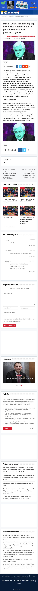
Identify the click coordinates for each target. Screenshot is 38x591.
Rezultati (32, 428)
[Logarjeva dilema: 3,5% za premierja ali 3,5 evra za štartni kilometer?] (27, 211)
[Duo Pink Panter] (10, 211)
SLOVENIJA (9, 576)
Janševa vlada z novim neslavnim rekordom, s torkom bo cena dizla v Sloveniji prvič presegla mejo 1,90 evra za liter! (18, 477)
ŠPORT (30, 576)
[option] (19, 373)
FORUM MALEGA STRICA (13, 36)
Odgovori (32, 245)
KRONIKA (18, 576)
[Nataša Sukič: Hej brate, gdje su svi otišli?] (27, 192)
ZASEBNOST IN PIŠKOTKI (27, 581)
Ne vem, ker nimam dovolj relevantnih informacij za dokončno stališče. (20, 419)
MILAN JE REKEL (30, 36)
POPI (27, 576)
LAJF (34, 576)
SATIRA (5, 188)
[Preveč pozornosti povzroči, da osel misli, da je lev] (10, 192)
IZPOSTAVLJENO (19, 375)
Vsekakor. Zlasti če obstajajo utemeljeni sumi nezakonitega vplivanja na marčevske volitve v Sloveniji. (18, 415)
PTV (27, 578)
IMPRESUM (5, 581)
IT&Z (12, 578)
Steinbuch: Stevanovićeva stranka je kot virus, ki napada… (19, 379)
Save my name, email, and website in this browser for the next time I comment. (19, 320)
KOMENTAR (17, 578)
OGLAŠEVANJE (14, 581)
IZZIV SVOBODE (22, 36)
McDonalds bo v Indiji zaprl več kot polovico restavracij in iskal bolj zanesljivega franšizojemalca (9, 175)
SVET (14, 576)
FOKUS (3, 576)
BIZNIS (23, 576)
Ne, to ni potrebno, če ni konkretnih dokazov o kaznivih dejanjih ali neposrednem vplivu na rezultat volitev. (20, 423)
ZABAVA (22, 578)
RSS (19, 583)
